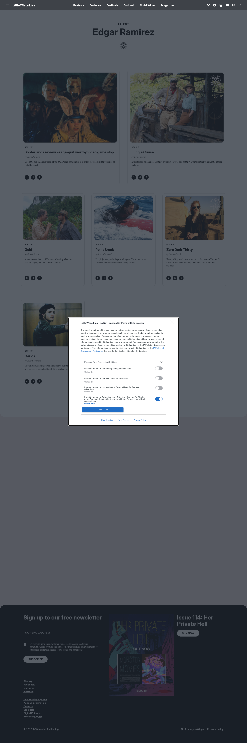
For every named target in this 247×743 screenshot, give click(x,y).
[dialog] (123, 371)
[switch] (159, 368)
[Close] (173, 323)
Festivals (112, 5)
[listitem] (123, 362)
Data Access (123, 420)
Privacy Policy (140, 420)
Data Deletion (107, 420)
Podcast (129, 5)
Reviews (78, 5)
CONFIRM (103, 410)
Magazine (167, 5)
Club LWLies (147, 5)
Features (95, 5)
